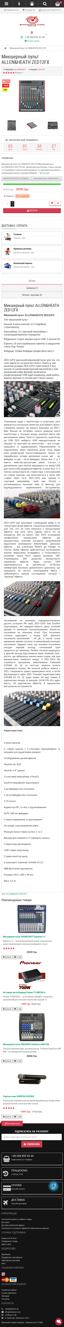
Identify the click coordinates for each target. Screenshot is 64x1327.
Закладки (5, 1296)
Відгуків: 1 (19, 72)
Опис (33, 281)
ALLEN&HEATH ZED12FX (16, 894)
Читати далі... (45, 173)
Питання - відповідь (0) (32, 295)
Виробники (5, 1254)
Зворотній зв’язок (9, 1238)
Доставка (5, 1222)
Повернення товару (9, 1241)
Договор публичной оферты (13, 1225)
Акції (3, 1263)
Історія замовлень (8, 1293)
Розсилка (5, 1299)
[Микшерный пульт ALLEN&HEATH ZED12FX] (32, 96)
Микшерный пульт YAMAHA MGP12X (47, 178)
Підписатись (33, 1144)
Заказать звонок (32, 41)
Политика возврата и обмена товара (16, 1219)
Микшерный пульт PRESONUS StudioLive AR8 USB (26, 1044)
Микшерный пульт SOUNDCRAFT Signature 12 (24, 936)
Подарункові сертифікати (11, 1257)
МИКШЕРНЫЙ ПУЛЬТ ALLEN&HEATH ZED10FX (17, 178)
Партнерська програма (10, 1260)
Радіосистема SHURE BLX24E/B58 (18, 1096)
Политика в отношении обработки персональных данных (25, 1228)
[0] (57, 4)
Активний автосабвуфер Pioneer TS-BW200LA (24, 992)
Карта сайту (6, 1244)
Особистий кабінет (9, 1290)
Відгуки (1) (33, 288)
